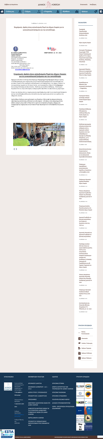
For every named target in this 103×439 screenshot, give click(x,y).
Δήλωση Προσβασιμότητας (61, 403)
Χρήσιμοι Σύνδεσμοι (59, 396)
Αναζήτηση (93, 4)
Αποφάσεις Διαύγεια (35, 383)
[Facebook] (101, 11)
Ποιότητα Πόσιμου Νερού (61, 399)
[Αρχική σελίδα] (2, 11)
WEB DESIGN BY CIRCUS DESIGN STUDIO (79, 437)
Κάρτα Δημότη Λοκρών (36, 417)
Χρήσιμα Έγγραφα (58, 383)
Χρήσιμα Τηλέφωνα (59, 392)
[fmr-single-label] (80, 386)
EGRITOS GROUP (67, 437)
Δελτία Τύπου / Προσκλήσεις (37, 392)
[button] (14, 149)
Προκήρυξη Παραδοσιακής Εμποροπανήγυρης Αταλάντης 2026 (38, 423)
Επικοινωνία (83, 4)
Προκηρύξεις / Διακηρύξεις (37, 396)
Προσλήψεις (32, 399)
